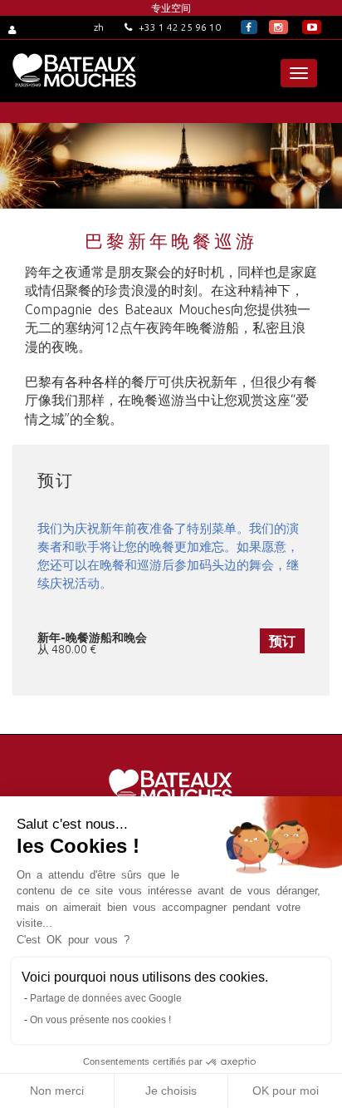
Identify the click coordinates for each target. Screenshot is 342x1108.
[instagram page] (278, 27)
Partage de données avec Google (106, 998)
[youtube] (311, 27)
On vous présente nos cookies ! (100, 1020)
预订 (282, 640)
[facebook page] (249, 27)
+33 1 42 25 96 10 (178, 27)
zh (99, 27)
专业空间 (171, 7)
